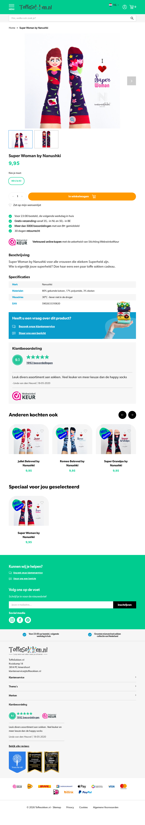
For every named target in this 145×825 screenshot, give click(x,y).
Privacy (70, 807)
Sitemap (57, 807)
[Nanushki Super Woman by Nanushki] (29, 511)
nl (115, 5)
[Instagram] (12, 620)
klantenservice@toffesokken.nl (25, 671)
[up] (22, 196)
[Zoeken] (132, 18)
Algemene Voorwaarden (105, 807)
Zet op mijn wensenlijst (27, 205)
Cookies (83, 807)
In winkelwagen (78, 196)
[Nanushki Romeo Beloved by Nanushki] (72, 439)
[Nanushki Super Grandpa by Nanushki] (116, 439)
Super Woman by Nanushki (33, 28)
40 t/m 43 (16, 181)
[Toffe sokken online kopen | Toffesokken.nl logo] (35, 6)
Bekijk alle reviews (19, 746)
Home (12, 28)
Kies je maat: (15, 173)
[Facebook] (20, 620)
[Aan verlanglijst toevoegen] (42, 431)
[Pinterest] (28, 620)
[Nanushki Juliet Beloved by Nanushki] (29, 439)
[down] (13, 196)
